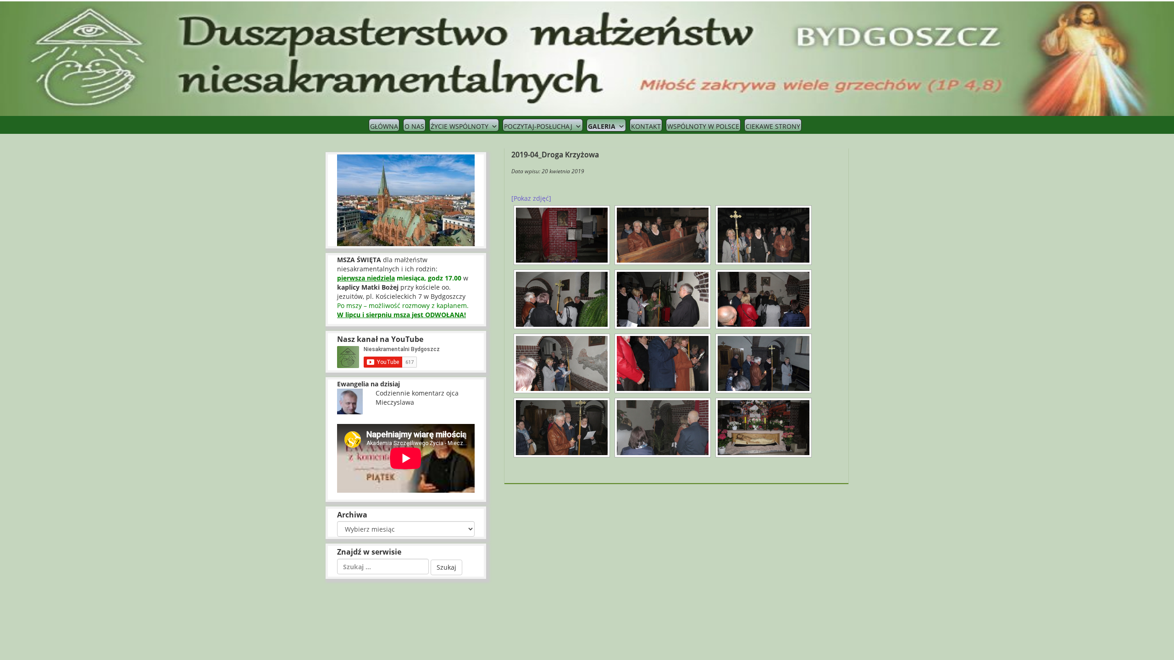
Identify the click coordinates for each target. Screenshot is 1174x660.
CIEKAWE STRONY (773, 126)
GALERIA (601, 126)
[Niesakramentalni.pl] (587, 58)
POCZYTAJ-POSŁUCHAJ (538, 126)
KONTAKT (646, 126)
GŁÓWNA (384, 126)
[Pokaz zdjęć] (531, 198)
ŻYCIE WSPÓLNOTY (459, 126)
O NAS (414, 126)
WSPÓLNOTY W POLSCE (703, 126)
